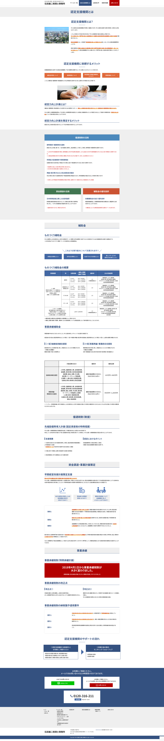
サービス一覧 (74, 3)
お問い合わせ (114, 3)
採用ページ (98, 711)
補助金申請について (52, 75)
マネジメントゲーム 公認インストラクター (62, 717)
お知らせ (46, 713)
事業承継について (110, 75)
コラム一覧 (46, 711)
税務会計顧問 (60, 711)
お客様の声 (96, 3)
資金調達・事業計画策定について (91, 75)
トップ (45, 709)
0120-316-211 (83, 697)
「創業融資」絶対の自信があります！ (62, 724)
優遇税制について (72, 75)
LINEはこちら (64, 683)
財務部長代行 (60, 713)
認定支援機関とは (85, 3)
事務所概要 (105, 3)
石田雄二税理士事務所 (55, 3)
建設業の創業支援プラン (62, 715)
